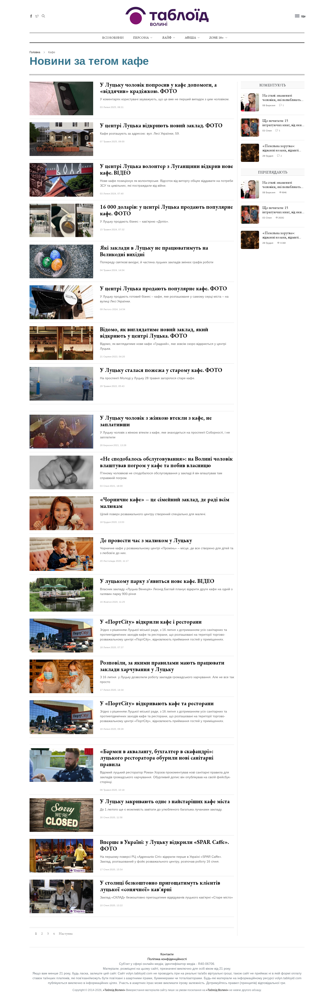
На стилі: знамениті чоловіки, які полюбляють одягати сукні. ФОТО (281, 99)
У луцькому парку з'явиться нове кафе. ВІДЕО (157, 581)
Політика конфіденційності (167, 959)
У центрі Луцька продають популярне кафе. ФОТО (163, 288)
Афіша (190, 37)
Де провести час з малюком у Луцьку (146, 540)
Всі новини (112, 37)
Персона (141, 37)
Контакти (167, 954)
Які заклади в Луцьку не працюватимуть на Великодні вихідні (154, 251)
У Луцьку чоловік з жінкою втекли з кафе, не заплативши (156, 421)
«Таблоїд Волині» (114, 990)
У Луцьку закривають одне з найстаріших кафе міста (165, 801)
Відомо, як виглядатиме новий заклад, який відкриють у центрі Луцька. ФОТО (154, 332)
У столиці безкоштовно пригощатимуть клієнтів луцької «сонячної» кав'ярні (160, 886)
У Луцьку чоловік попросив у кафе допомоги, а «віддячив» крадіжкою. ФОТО (158, 88)
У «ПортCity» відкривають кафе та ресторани (157, 703)
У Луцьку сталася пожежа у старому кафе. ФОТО (161, 370)
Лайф (167, 37)
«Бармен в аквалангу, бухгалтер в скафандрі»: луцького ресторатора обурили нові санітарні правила (156, 758)
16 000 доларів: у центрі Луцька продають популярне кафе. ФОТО (166, 210)
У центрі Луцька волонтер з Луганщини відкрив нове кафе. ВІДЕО (166, 169)
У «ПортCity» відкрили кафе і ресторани (151, 621)
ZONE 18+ (216, 37)
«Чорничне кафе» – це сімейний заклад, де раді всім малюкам (164, 502)
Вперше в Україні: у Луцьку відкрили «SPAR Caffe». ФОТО (164, 845)
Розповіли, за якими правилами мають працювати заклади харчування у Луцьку (162, 666)
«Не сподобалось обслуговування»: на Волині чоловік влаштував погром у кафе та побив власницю (166, 462)
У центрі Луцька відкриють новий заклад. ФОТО (161, 125)
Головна (35, 52)
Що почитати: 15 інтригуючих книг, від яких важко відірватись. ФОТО (282, 125)
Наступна (65, 933)
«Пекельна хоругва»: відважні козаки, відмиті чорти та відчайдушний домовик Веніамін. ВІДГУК (282, 152)
